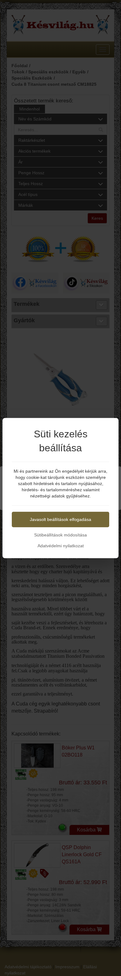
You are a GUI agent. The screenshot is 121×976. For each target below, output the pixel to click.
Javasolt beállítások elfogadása (60, 519)
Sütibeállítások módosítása (60, 534)
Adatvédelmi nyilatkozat (61, 545)
